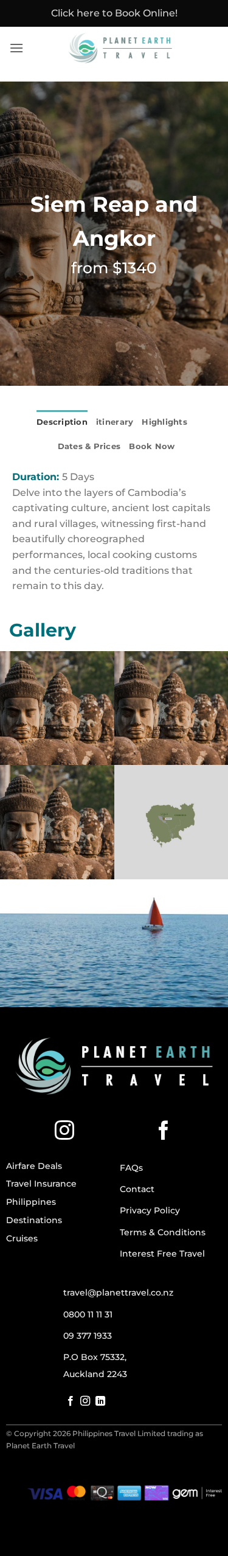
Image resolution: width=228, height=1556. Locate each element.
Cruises (22, 1238)
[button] (16, 48)
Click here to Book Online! (114, 13)
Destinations (34, 1220)
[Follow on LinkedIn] (100, 1401)
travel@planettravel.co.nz (118, 1292)
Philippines (31, 1202)
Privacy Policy (150, 1210)
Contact (137, 1189)
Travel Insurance (41, 1183)
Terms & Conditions (163, 1232)
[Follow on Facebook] (163, 1132)
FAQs (131, 1168)
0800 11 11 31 (87, 1314)
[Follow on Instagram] (64, 1132)
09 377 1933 (87, 1336)
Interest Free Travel (162, 1253)
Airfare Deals (34, 1166)
